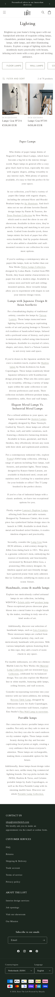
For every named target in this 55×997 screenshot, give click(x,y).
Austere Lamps (38, 419)
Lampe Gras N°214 (12, 121)
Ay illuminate (31, 203)
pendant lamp (42, 602)
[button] (4, 12)
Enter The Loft (23, 991)
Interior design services (17, 900)
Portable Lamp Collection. (31, 794)
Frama (10, 459)
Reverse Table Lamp (21, 700)
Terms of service (14, 875)
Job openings (12, 907)
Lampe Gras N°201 (38, 121)
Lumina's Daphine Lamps (35, 510)
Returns (9, 854)
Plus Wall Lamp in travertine (34, 711)
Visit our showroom (16, 914)
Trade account (13, 868)
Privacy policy (13, 882)
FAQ (8, 847)
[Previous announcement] (5, 4)
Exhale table (24, 602)
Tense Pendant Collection (19, 215)
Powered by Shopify (37, 991)
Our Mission (12, 921)
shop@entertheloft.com (17, 822)
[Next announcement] (49, 4)
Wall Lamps (36, 65)
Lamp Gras (36, 542)
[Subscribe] (43, 940)
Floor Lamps (14, 65)
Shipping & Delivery (16, 861)
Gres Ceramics (40, 630)
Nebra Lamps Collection (33, 267)
